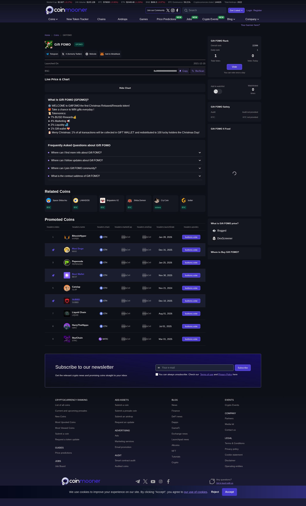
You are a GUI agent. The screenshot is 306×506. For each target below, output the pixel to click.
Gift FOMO (67, 35)
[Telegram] (137, 481)
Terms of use (206, 374)
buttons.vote (191, 237)
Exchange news (180, 433)
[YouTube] (153, 481)
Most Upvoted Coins (65, 422)
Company (250, 19)
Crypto (175, 462)
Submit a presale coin (126, 410)
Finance (176, 410)
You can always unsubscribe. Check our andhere (198, 374)
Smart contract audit (125, 460)
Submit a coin (62, 433)
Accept (229, 492)
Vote (234, 66)
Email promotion (123, 447)
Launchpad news (180, 439)
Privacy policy (232, 449)
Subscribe (243, 367)
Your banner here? (250, 25)
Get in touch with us (224, 483)
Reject (215, 492)
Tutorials (176, 456)
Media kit (229, 424)
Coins (51, 19)
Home (47, 35)
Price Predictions (166, 19)
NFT (174, 451)
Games (144, 19)
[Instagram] (172, 10)
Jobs (189, 19)
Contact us (230, 430)
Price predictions (63, 453)
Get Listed (235, 10)
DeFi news (177, 416)
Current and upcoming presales (71, 410)
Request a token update (67, 439)
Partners (229, 418)
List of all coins (62, 405)
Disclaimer (230, 460)
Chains (101, 19)
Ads (117, 435)
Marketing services (124, 441)
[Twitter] (168, 10)
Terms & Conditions (234, 443)
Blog (230, 19)
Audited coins (121, 466)
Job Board (60, 466)
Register (257, 10)
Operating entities (234, 466)
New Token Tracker (77, 19)
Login (249, 10)
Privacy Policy (225, 374)
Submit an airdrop (124, 416)
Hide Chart (125, 88)
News (174, 405)
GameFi (176, 428)
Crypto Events (210, 19)
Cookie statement (234, 454)
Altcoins (175, 445)
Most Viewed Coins (64, 428)
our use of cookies (195, 492)
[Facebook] (177, 10)
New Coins (60, 416)
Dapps (175, 422)
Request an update (124, 422)
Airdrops (122, 19)
